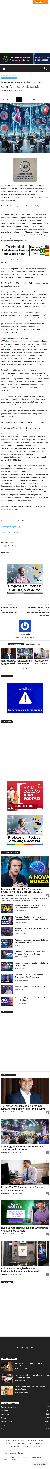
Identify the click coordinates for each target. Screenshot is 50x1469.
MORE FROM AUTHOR (33, 644)
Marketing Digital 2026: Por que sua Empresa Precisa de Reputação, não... (21, 890)
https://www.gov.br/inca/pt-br (18, 324)
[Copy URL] (23, 99)
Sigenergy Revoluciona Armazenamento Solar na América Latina (24, 661)
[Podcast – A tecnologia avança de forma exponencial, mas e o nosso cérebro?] (7, 943)
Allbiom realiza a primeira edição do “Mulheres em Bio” (10, 609)
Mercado (4, 1418)
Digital (3, 1429)
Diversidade (27, 1446)
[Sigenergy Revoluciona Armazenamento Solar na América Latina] (25, 653)
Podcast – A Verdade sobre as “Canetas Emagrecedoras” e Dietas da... (31, 906)
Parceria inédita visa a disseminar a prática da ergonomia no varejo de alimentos (38, 611)
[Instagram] (22, 1348)
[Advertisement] (25, 26)
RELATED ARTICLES (16, 644)
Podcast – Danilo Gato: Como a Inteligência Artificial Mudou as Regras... (31, 918)
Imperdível (6, 1443)
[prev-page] (23, 668)
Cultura (30, 1443)
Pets (14, 1443)
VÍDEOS (8, 1440)
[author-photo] (25, 626)
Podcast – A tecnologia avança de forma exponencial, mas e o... (31, 941)
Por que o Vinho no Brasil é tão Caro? (30, 986)
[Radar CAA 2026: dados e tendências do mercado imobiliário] (41, 653)
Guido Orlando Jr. (7, 895)
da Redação (7, 90)
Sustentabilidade (15, 1446)
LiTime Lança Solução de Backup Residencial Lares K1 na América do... (21, 1270)
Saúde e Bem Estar (41, 1443)
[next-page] (26, 668)
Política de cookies (10, 1459)
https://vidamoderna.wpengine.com (25, 637)
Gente (23, 1440)
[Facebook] (17, 1348)
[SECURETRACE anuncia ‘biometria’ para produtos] (7, 1366)
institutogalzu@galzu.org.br (11, 527)
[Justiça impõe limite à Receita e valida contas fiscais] (7, 1390)
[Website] (27, 1348)
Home (3, 74)
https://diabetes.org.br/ (15, 341)
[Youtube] (32, 1348)
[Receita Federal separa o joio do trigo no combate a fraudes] (7, 1378)
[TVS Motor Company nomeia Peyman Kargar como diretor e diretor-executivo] (8, 653)
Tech (3, 1425)
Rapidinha (37, 1446)
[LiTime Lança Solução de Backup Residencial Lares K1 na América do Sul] (25, 1253)
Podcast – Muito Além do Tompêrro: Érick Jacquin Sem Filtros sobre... (30, 976)
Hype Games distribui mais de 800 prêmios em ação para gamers (24, 1229)
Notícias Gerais (6, 1422)
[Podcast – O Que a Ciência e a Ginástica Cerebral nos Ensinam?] (7, 966)
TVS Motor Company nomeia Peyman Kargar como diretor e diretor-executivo (8, 662)
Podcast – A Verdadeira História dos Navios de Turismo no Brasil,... (30, 952)
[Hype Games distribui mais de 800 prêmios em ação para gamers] (25, 1212)
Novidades (10, 74)
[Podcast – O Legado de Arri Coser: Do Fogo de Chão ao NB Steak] (7, 1001)
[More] (33, 99)
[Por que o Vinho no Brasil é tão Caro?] (7, 989)
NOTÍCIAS (5, 1414)
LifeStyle (16, 1440)
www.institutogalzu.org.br (10, 532)
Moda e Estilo (32, 1440)
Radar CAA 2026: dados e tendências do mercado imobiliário (41, 661)
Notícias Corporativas (21, 74)
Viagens (41, 1440)
